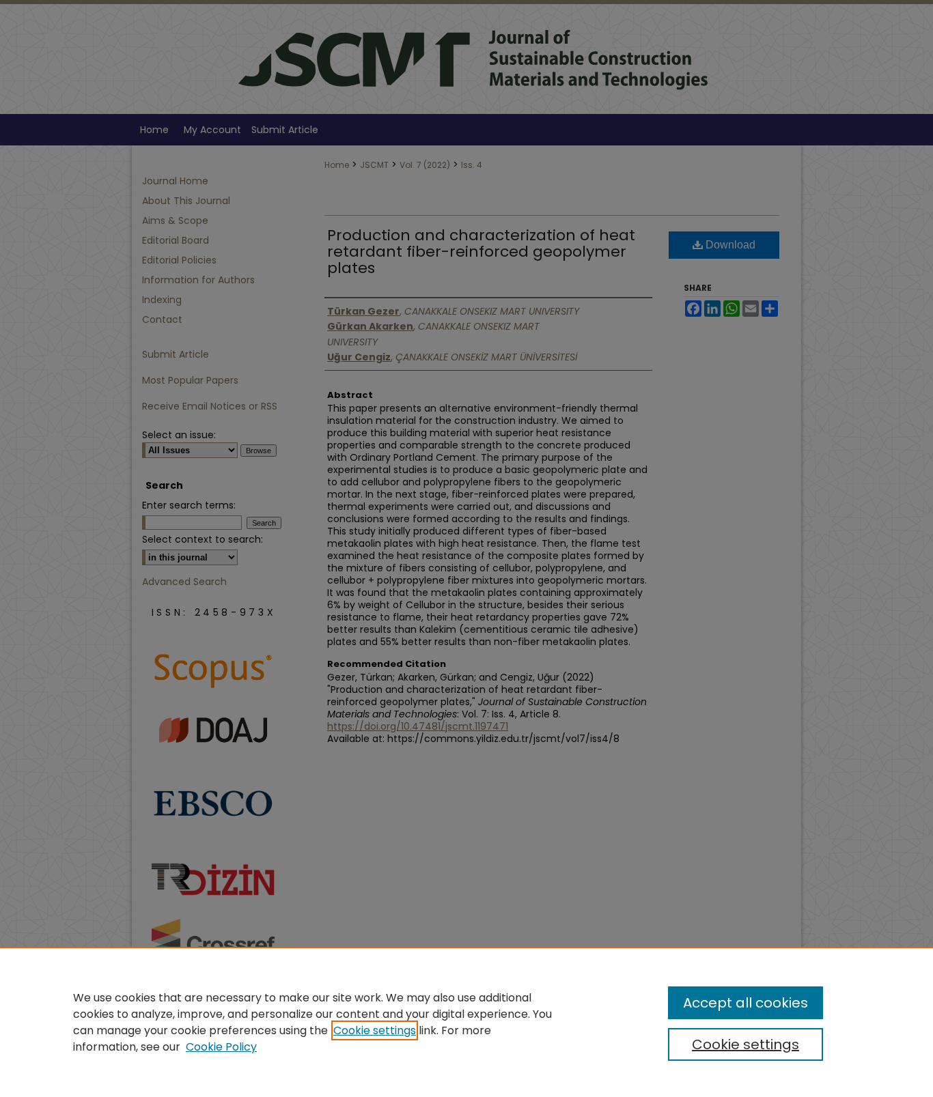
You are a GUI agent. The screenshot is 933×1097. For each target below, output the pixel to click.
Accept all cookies (745, 1002)
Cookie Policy (221, 1047)
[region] (466, 1022)
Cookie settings (374, 1030)
